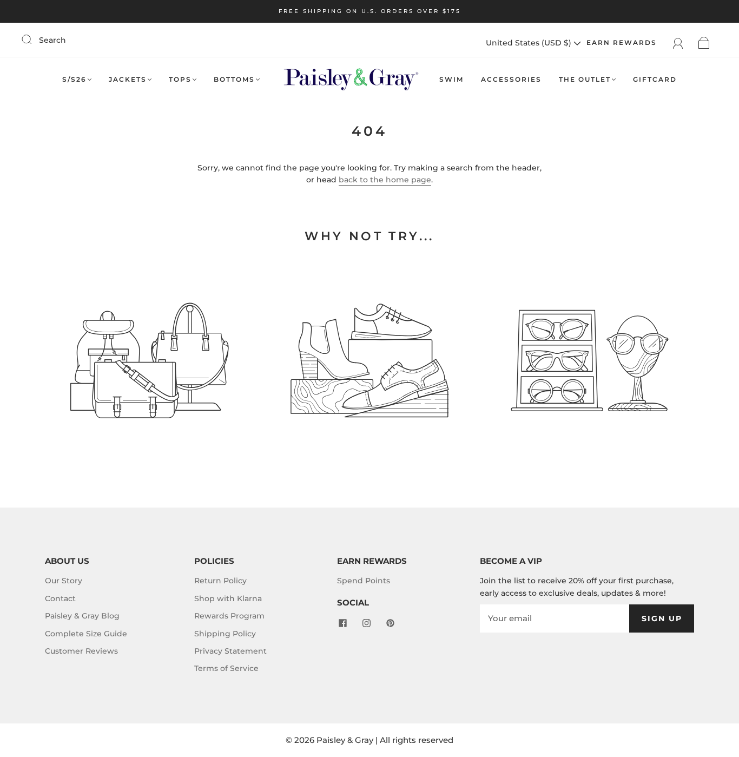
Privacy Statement (230, 651)
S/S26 (74, 79)
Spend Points (363, 580)
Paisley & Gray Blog (82, 616)
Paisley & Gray (344, 740)
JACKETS (128, 79)
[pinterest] (390, 623)
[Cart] (704, 42)
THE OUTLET (585, 79)
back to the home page (385, 180)
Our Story (63, 580)
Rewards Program (229, 616)
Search (52, 40)
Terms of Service (226, 668)
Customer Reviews (81, 651)
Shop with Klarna (228, 598)
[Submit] (33, 39)
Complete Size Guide (86, 633)
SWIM (451, 79)
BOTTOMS (234, 79)
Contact (60, 598)
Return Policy (220, 580)
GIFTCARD (655, 79)
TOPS (180, 79)
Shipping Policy (225, 633)
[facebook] (342, 623)
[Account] (678, 42)
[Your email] (554, 618)
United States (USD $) (529, 43)
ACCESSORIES (511, 79)
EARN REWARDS (621, 42)
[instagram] (366, 623)
